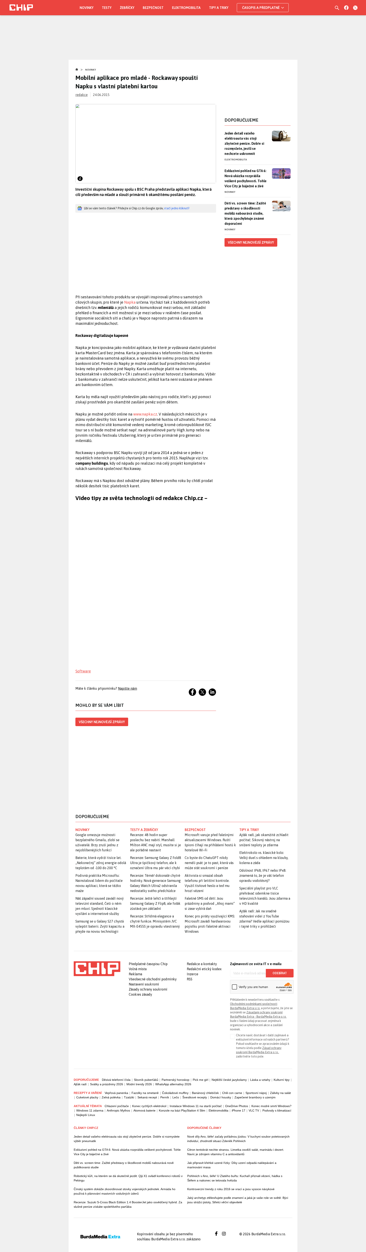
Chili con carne (232, 1093)
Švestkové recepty (194, 1097)
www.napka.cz (145, 414)
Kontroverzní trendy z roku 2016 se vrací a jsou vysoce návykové (230, 1189)
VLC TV (254, 1110)
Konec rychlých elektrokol (149, 1106)
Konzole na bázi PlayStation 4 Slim (182, 1110)
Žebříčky (127, 8)
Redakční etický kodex (204, 969)
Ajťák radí (80, 1084)
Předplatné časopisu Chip (148, 964)
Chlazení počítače (117, 1106)
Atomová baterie (144, 1110)
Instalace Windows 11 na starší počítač (196, 1106)
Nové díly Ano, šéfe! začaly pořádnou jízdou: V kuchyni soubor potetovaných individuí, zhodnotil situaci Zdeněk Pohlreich (238, 1139)
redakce (81, 95)
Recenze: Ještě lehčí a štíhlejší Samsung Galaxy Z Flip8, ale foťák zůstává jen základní (155, 903)
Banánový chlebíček (205, 1093)
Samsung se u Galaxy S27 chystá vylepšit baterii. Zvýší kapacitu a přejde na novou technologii (99, 926)
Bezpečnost (153, 8)
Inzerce (192, 974)
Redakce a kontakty (202, 964)
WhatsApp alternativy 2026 (173, 1084)
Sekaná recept (147, 1097)
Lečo (175, 1097)
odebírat (280, 973)
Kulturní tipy (282, 1079)
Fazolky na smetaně (145, 1093)
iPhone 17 (238, 1110)
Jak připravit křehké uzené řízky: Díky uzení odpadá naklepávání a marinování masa (231, 1165)
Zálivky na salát (280, 1093)
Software (83, 671)
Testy (106, 8)
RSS (189, 979)
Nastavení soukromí (144, 984)
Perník (164, 1097)
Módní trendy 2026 (139, 1084)
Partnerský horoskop (175, 1079)
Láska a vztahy (260, 1079)
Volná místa (138, 969)
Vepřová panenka (116, 1093)
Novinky (86, 8)
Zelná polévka (111, 1097)
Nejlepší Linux (85, 1115)
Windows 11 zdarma (89, 1110)
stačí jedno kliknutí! (176, 208)
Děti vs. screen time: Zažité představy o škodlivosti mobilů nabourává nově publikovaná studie (124, 1165)
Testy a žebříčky (144, 830)
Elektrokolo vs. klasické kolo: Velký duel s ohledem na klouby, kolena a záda (263, 858)
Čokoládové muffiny (175, 1093)
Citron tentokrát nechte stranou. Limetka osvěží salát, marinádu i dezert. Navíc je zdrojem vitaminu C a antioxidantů (235, 1152)
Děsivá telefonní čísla (116, 1079)
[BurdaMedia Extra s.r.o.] (97, 968)
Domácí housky (220, 1097)
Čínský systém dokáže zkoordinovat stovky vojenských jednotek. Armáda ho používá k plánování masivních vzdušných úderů (124, 1191)
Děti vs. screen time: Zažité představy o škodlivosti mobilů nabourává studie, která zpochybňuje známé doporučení (245, 213)
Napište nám (127, 688)
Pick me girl (200, 1079)
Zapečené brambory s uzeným (255, 1097)
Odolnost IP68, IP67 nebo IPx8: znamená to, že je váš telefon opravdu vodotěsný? (262, 875)
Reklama (135, 974)
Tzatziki (129, 1097)
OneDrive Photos (236, 1106)
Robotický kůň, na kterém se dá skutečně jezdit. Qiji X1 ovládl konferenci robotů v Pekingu (128, 1178)
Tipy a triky (218, 8)
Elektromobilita (186, 8)
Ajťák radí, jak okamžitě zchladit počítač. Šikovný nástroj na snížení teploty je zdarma (263, 840)
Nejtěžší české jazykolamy (229, 1079)
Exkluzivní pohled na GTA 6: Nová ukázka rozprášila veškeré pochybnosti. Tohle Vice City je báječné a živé (245, 178)
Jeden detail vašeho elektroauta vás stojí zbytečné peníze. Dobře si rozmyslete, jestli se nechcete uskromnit (244, 143)
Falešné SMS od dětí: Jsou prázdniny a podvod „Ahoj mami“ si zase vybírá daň (210, 903)
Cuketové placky (87, 1097)
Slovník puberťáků (146, 1079)
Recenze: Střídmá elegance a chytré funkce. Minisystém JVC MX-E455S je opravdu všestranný (155, 921)
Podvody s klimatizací (276, 1110)
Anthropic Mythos (118, 1110)
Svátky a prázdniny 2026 (106, 1084)
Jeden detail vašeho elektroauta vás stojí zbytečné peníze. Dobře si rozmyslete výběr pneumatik (127, 1139)
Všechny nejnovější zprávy (102, 722)
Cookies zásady (140, 994)
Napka (130, 302)
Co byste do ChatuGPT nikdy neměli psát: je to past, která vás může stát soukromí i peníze (209, 863)
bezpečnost (195, 830)
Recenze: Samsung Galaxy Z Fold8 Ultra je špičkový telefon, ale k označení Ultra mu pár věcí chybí (155, 863)
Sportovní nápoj (256, 1093)
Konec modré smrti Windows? (271, 1106)
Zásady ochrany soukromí (148, 989)
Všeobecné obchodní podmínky (153, 979)
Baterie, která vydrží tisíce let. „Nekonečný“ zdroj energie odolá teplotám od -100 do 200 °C (100, 863)
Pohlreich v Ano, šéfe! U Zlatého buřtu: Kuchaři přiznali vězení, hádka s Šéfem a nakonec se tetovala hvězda (234, 1178)
